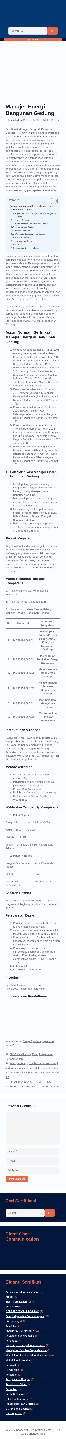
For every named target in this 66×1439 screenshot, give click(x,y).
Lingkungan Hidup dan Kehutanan (25, 1345)
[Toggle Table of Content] (52, 201)
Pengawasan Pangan (18, 1379)
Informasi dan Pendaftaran (27, 248)
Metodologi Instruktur (18, 1360)
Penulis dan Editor (16, 1384)
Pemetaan (11, 1374)
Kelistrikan (11, 1326)
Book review (13, 1306)
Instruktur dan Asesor (24, 227)
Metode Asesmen (22, 230)
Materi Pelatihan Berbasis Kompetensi (31, 223)
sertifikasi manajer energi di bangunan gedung (32, 1067)
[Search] (52, 31)
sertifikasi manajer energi (43, 1063)
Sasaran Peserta (22, 237)
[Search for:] (27, 31)
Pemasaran (12, 1369)
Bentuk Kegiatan (22, 220)
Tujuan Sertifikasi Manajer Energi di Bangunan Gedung (35, 215)
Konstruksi (12, 1340)
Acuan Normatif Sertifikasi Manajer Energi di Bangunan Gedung (32, 208)
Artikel (9, 1296)
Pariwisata (11, 1364)
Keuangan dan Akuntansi (20, 1335)
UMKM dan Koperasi (18, 1408)
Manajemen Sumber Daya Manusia (26, 1350)
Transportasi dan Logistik (20, 1403)
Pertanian (11, 1389)
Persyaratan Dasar (23, 241)
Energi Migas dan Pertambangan (25, 1316)
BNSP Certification (20, 1054)
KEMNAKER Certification (20, 1330)
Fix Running (12, 1321)
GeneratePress (36, 1433)
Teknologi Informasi (17, 1398)
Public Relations (15, 1394)
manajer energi (18, 1063)
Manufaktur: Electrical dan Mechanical (28, 1355)
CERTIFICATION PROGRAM (22, 1311)
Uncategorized (14, 1413)
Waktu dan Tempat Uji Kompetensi (30, 234)
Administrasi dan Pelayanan (22, 1292)
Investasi (19, 244)
